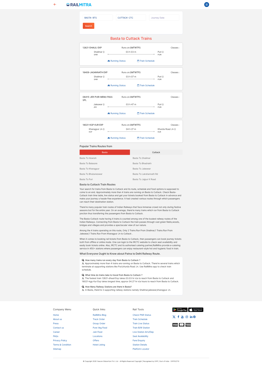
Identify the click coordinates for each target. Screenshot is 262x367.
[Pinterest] (194, 316)
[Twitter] (174, 316)
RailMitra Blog (99, 315)
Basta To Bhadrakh (142, 163)
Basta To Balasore (88, 163)
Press (56, 323)
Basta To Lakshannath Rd (145, 174)
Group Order (99, 323)
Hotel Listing (99, 344)
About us (57, 319)
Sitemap (57, 349)
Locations (97, 336)
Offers (96, 340)
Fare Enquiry (139, 340)
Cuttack (156, 152)
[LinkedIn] (191, 316)
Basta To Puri (86, 179)
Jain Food (97, 332)
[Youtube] (182, 316)
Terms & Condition (62, 344)
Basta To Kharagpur (89, 168)
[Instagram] (187, 316)
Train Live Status (141, 323)
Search (88, 26)
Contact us (58, 327)
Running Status (118, 60)
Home (56, 315)
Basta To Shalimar (141, 158)
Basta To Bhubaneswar (91, 174)
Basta (104, 152)
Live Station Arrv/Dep (143, 332)
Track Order (99, 319)
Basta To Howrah (88, 158)
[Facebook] (178, 316)
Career (56, 332)
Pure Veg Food (100, 327)
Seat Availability (140, 336)
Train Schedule (147, 60)
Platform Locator (141, 349)
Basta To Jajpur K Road (144, 179)
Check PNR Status (142, 315)
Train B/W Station (141, 327)
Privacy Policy (60, 340)
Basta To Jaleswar (142, 168)
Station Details (140, 344)
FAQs (55, 336)
